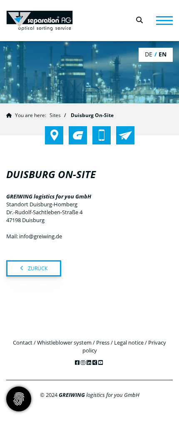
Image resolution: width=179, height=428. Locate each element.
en (163, 54)
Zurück (37, 268)
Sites (55, 115)
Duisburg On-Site (92, 115)
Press (102, 342)
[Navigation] (164, 20)
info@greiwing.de (40, 236)
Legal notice (129, 342)
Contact (22, 342)
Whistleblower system (64, 342)
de (148, 54)
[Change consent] (18, 398)
